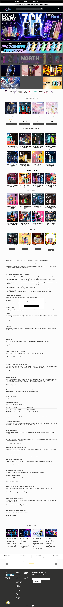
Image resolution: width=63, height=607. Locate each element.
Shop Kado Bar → (24, 316)
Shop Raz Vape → (11, 329)
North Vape (26, 577)
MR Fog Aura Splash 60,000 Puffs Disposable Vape (25, 117)
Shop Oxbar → (10, 335)
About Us (17, 593)
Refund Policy (18, 582)
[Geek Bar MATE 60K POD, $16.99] (52, 108)
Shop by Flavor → (8, 398)
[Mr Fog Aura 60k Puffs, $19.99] (11, 108)
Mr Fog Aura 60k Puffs (11, 116)
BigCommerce (10, 605)
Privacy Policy (18, 579)
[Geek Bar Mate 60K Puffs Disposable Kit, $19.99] (38, 108)
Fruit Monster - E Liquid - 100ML (25, 244)
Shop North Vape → (46, 341)
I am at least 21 (28, 305)
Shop (17, 594)
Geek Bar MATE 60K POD (52, 116)
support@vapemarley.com (23, 284)
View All (25, 578)
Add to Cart (12, 248)
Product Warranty (19, 581)
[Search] (41, 9)
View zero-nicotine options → (40, 472)
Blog (17, 595)
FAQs (17, 578)
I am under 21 (35, 305)
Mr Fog (25, 575)
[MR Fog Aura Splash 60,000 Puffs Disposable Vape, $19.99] (25, 108)
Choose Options (25, 124)
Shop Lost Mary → (23, 310)
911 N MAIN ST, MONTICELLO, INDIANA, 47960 (9, 579)
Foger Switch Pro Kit (37, 164)
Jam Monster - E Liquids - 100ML (12, 244)
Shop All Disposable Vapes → (10, 417)
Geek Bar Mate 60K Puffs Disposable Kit (38, 117)
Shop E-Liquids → (8, 426)
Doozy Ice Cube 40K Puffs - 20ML (38, 206)
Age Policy (18, 574)
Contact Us (18, 597)
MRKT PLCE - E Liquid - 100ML (38, 244)
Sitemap (17, 598)
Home (17, 591)
